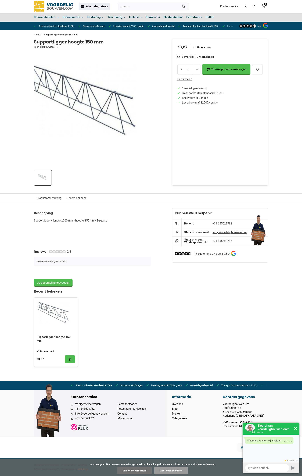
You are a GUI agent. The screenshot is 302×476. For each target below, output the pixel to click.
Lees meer (184, 79)
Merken (176, 413)
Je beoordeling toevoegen (53, 282)
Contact (122, 413)
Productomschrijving (49, 198)
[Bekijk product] (70, 359)
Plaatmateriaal (172, 17)
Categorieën (179, 418)
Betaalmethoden (127, 404)
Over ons (177, 404)
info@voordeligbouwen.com (230, 232)
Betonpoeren (71, 17)
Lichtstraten (194, 17)
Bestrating (94, 17)
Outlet (210, 17)
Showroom (153, 17)
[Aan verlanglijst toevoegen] (72, 302)
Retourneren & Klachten (131, 408)
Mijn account (125, 418)
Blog (175, 408)
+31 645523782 (222, 223)
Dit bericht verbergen (134, 470)
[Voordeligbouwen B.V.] (53, 6)
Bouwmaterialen (45, 17)
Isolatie (134, 17)
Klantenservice (229, 6)
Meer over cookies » (171, 470)
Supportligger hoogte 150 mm (61, 34)
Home (37, 34)
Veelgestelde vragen (88, 404)
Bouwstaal (49, 46)
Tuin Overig (114, 17)
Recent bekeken (77, 198)
